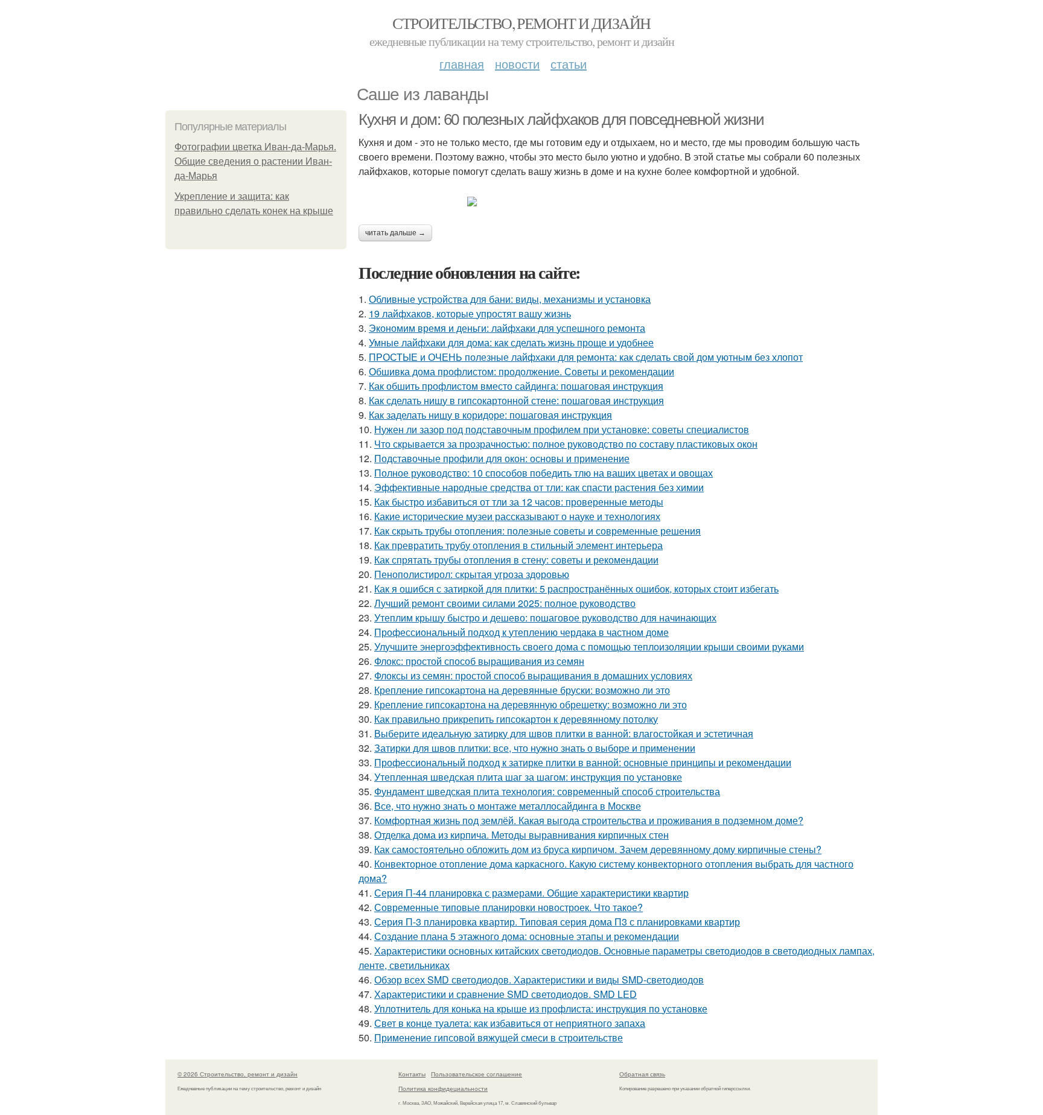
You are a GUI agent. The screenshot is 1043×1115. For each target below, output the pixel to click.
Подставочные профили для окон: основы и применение (502, 458)
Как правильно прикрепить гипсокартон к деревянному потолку (516, 719)
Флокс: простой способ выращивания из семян (479, 661)
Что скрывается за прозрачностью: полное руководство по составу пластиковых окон (566, 444)
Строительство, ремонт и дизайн (521, 23)
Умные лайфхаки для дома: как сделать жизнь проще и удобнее (511, 342)
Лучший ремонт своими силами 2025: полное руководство (505, 603)
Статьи (568, 63)
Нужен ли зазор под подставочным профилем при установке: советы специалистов (561, 429)
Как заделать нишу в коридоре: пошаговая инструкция (490, 415)
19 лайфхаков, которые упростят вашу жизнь (470, 313)
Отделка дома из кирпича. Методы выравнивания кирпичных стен (521, 835)
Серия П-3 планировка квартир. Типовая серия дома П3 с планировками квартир (557, 922)
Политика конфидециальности (443, 1088)
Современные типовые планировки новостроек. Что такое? (508, 907)
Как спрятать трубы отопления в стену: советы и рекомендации (516, 560)
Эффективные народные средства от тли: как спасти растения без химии (539, 487)
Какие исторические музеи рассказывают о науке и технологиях (517, 516)
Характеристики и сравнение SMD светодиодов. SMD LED (505, 994)
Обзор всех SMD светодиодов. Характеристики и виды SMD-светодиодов (539, 979)
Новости (517, 63)
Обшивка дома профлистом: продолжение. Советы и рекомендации (521, 371)
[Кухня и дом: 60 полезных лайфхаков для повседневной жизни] (618, 201)
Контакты (412, 1074)
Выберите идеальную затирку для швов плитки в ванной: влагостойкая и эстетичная (563, 733)
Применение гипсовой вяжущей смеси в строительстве (498, 1037)
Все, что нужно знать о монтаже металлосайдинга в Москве (507, 806)
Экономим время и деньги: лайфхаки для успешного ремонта (507, 328)
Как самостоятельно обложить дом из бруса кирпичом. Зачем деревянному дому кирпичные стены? (597, 849)
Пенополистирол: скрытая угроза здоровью (471, 574)
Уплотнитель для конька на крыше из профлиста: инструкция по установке (540, 1008)
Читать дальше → (395, 233)
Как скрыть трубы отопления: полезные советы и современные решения (537, 531)
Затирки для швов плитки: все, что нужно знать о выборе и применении (534, 748)
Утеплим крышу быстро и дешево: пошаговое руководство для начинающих (545, 617)
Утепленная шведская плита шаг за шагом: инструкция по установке (528, 777)
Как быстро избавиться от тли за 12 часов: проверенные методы (518, 502)
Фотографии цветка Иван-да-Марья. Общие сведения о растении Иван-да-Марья (255, 161)
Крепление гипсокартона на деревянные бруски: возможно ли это (522, 690)
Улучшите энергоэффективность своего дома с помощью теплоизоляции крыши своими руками (589, 646)
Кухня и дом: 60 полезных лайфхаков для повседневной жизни (561, 119)
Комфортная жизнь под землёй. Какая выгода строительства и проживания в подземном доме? (588, 820)
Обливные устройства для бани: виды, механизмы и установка (510, 299)
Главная (461, 63)
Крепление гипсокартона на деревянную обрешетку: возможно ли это (530, 704)
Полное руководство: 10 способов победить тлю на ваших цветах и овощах (543, 473)
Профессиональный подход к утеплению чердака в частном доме (521, 632)
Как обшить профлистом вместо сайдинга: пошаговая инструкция (516, 386)
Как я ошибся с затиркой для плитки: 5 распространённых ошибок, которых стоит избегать (576, 589)
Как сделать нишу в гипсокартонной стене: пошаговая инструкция (516, 400)
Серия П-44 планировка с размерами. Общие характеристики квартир (531, 893)
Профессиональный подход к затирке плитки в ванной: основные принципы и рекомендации (582, 762)
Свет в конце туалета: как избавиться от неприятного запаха (509, 1023)
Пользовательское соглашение (476, 1074)
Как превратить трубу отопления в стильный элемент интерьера (518, 545)
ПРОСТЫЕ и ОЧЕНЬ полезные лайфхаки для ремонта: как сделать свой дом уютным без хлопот (586, 357)
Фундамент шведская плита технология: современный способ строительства (547, 791)
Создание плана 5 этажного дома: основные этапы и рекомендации (526, 936)
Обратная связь (642, 1074)
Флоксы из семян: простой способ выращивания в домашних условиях (533, 675)
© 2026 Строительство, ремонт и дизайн (237, 1074)
